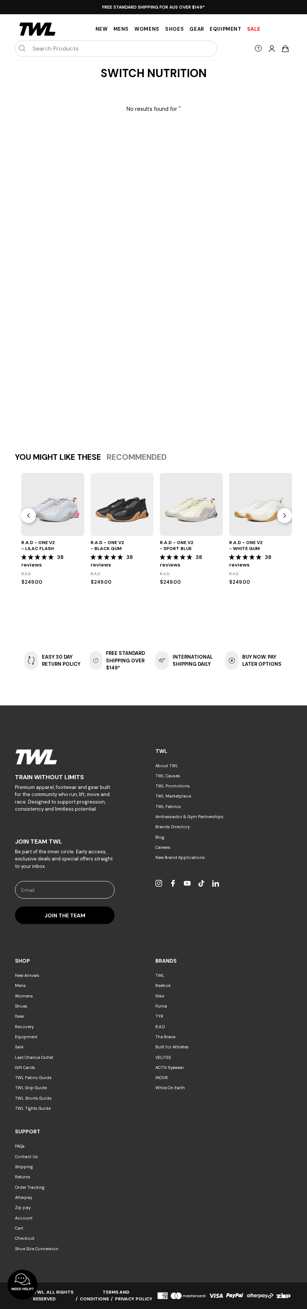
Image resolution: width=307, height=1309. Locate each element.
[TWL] (65, 756)
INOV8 (161, 1077)
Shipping (24, 1166)
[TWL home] (37, 29)
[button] (38, 557)
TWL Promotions (172, 786)
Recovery (24, 1026)
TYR (159, 1016)
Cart (19, 1228)
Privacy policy (133, 1299)
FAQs (20, 1146)
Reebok (163, 985)
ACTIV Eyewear (169, 1067)
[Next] (284, 515)
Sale (19, 1047)
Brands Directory (172, 826)
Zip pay (23, 1207)
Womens (146, 29)
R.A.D (160, 1026)
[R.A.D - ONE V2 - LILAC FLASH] (52, 504)
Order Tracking (30, 1187)
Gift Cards (25, 1067)
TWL (159, 975)
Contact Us (26, 1156)
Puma (161, 1006)
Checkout (24, 1238)
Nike (159, 996)
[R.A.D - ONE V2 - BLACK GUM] (122, 504)
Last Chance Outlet (34, 1057)
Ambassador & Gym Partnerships (189, 816)
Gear (196, 29)
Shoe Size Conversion (36, 1248)
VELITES (163, 1057)
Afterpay (23, 1197)
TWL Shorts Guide (33, 1098)
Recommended (137, 457)
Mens (121, 29)
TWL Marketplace (173, 796)
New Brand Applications (180, 857)
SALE (254, 29)
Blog (159, 837)
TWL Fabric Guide (33, 1077)
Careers (162, 847)
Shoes (174, 29)
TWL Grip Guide (31, 1087)
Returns (22, 1176)
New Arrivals (27, 975)
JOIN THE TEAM (65, 915)
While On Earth (170, 1087)
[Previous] (28, 515)
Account (24, 1218)
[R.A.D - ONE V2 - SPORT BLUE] (191, 504)
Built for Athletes (172, 1047)
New (101, 29)
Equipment (225, 29)
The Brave (165, 1036)
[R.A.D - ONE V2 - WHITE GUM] (260, 504)
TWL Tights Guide (33, 1108)
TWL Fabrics (168, 806)
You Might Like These (58, 457)
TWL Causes (167, 775)
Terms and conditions (105, 1295)
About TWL (166, 765)
